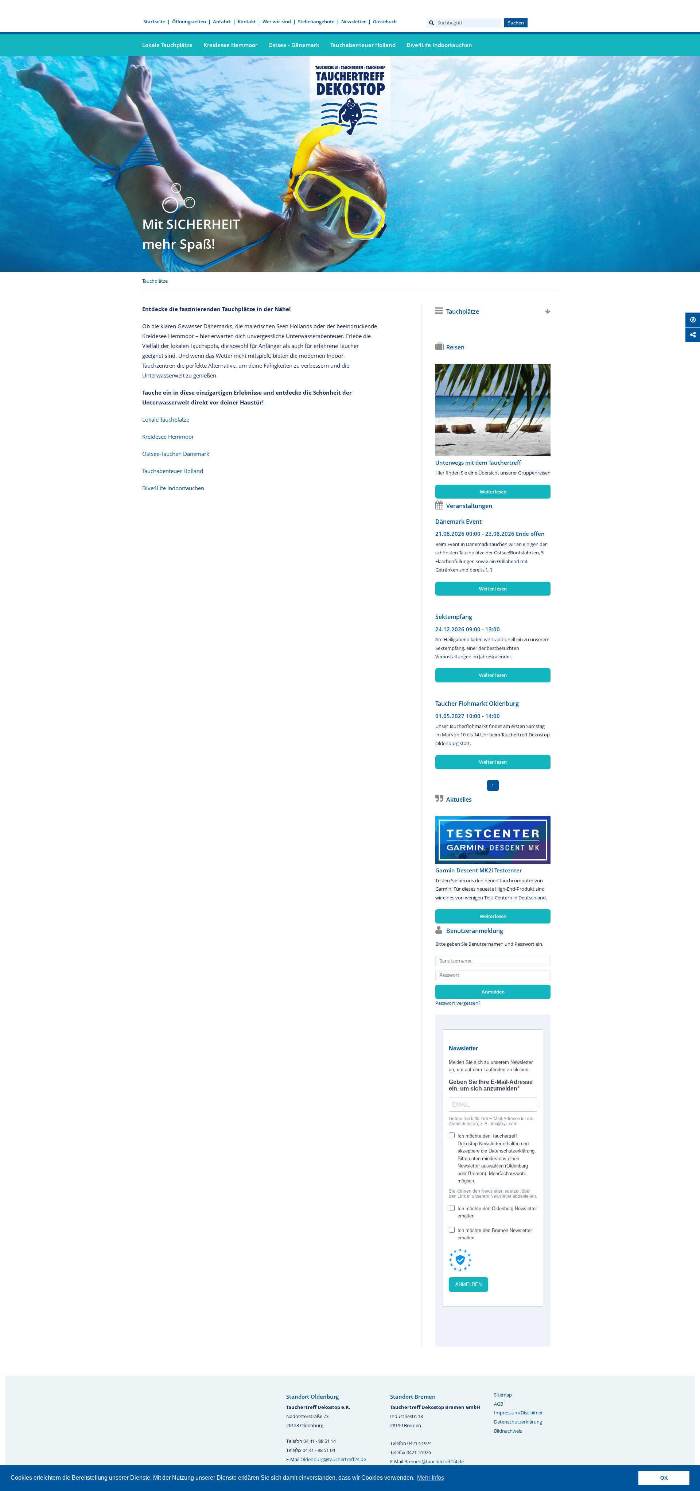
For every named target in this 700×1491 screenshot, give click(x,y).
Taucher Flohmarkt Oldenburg (477, 704)
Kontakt (247, 21)
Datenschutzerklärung (518, 1421)
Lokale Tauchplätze (167, 45)
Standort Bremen (413, 1396)
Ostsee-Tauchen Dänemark (175, 453)
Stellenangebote (316, 21)
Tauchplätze (155, 281)
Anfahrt (222, 21)
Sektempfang (453, 617)
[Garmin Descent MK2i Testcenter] (493, 840)
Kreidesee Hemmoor (230, 45)
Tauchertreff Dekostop (350, 99)
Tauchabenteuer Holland (363, 45)
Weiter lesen (493, 588)
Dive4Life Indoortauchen (439, 45)
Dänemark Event (458, 522)
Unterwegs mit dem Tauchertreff (478, 462)
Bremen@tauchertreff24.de (434, 1461)
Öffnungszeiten (189, 21)
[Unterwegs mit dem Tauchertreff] (493, 410)
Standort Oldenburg (312, 1396)
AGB (498, 1404)
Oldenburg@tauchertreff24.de (333, 1459)
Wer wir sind (276, 21)
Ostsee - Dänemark (293, 45)
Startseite (154, 21)
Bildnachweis (508, 1431)
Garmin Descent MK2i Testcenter (478, 870)
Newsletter (353, 21)
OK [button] (664, 1478)
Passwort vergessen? (458, 1003)
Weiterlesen (493, 491)
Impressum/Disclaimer (518, 1412)
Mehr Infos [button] (430, 1478)
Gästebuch (385, 21)
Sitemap (503, 1394)
